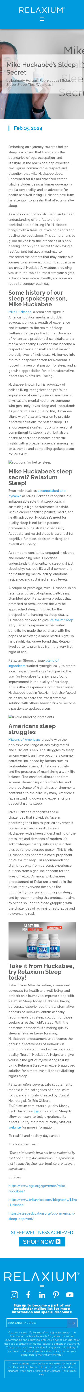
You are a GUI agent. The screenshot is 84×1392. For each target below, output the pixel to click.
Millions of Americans (25, 739)
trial (36, 1111)
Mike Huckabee (20, 312)
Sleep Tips (26, 85)
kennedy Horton (24, 81)
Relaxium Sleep (61, 620)
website (15, 1127)
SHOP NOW (38, 1242)
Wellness (43, 85)
